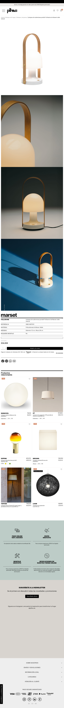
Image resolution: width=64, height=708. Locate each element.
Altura (34, 463)
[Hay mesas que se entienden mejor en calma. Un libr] (45, 632)
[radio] (8, 418)
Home (2, 17)
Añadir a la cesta (35, 348)
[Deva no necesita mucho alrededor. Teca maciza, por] (19, 632)
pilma (12, 10)
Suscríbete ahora (32, 596)
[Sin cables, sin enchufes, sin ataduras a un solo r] (19, 617)
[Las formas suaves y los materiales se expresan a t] (45, 617)
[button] (29, 379)
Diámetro (3, 418)
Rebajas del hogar (10, 17)
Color (2, 463)
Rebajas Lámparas (22, 17)
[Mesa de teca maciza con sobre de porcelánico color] (19, 647)
